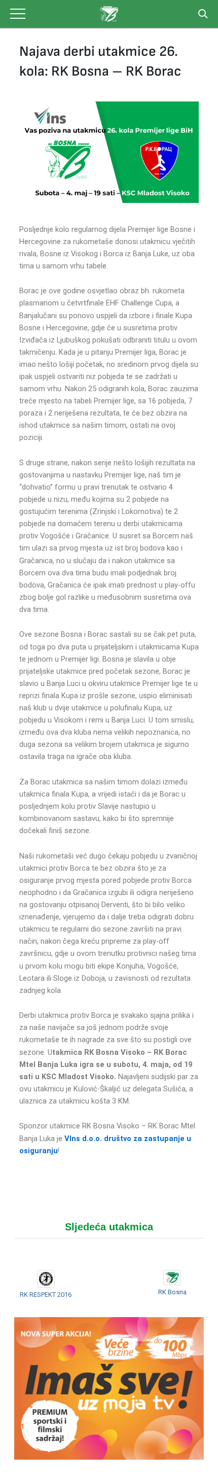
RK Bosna (172, 1292)
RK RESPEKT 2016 (45, 1294)
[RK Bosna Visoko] (109, 14)
